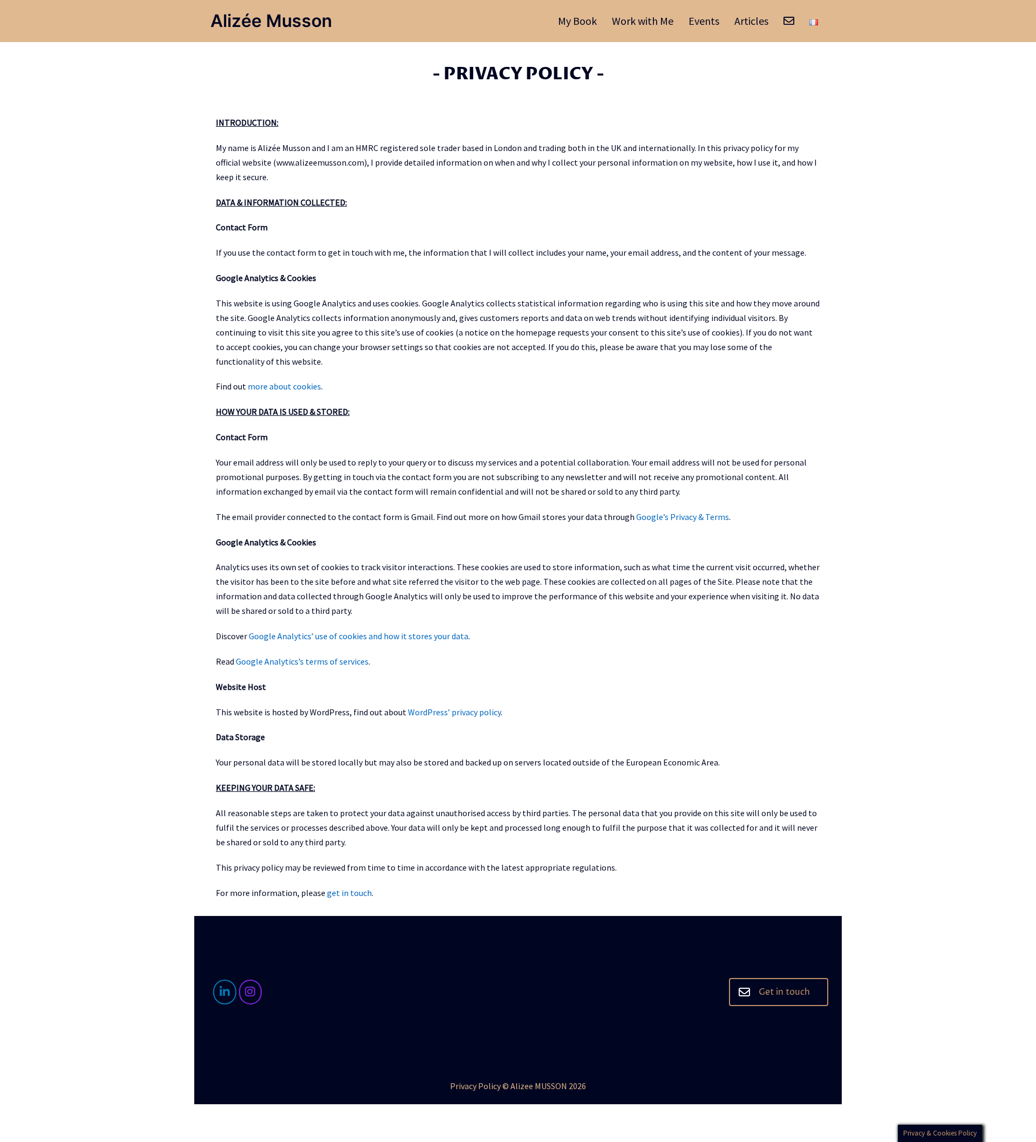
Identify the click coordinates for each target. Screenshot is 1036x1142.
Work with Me (642, 21)
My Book (577, 21)
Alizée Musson (271, 20)
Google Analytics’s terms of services (302, 661)
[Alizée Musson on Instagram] (250, 992)
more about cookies (284, 386)
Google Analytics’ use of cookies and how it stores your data (358, 636)
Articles (751, 21)
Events (704, 21)
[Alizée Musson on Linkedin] (224, 992)
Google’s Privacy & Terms (682, 516)
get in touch (349, 892)
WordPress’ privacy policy (454, 712)
